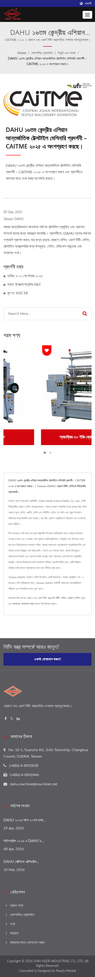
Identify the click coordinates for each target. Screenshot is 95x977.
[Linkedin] (18, 719)
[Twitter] (11, 719)
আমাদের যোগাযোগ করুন (23, 603)
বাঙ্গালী (88, 3)
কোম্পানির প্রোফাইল (42, 53)
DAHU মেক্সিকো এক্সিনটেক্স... (21, 861)
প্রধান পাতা (16, 905)
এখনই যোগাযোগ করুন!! (47, 659)
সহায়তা (14, 933)
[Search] (84, 314)
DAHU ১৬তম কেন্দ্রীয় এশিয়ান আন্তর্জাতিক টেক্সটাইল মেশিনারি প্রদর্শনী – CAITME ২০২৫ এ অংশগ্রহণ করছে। (47, 61)
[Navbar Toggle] (87, 15)
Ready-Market (66, 971)
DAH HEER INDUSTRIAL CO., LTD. (59, 961)
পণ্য (12, 924)
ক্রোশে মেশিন (73, 598)
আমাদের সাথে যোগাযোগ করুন (27, 942)
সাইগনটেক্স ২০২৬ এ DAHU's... (23, 840)
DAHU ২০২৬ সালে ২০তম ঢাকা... (24, 819)
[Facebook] (6, 719)
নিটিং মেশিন (61, 598)
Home (21, 53)
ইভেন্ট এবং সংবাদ (67, 53)
